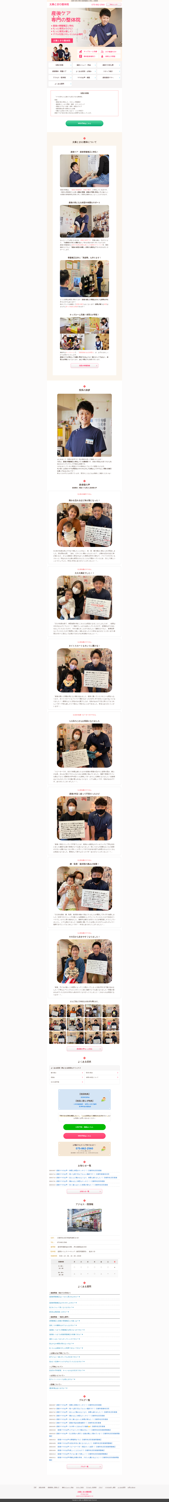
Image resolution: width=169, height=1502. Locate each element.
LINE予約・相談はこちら (84, 1127)
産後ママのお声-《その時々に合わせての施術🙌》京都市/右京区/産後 (80, 1426)
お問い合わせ (131, 1487)
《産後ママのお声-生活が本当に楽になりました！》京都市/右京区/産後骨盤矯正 (84, 1443)
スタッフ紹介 (80, 1487)
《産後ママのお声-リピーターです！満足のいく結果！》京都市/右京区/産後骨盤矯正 (86, 1447)
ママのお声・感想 (110, 1487)
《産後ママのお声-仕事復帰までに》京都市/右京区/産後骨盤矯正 (79, 1439)
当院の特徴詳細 (84, 365)
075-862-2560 (84, 1148)
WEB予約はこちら (84, 123)
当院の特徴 (42, 1487)
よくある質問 (121, 1487)
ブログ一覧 (84, 1466)
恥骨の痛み (89, 1072)
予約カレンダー (114, 4)
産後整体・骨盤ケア (53, 1487)
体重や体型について (92, 1077)
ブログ (100, 1487)
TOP (35, 1487)
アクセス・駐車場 (91, 1487)
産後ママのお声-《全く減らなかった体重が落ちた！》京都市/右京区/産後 (82, 1185)
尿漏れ (53, 1077)
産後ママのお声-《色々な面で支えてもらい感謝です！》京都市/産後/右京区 (82, 1174)
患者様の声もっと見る (84, 1049)
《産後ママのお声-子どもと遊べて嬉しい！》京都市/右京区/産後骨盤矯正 (82, 1454)
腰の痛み (53, 1072)
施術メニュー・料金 (67, 1487)
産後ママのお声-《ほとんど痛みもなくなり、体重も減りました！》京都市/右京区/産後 (86, 1177)
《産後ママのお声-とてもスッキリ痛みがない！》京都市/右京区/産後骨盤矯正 (83, 1430)
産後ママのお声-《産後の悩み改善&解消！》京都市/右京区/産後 (78, 1423)
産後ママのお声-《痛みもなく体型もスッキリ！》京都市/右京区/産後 (80, 1181)
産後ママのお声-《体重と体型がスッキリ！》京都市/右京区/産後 (79, 1170)
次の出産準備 (55, 1082)
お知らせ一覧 (84, 1191)
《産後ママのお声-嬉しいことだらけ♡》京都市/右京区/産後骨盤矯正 (80, 1450)
